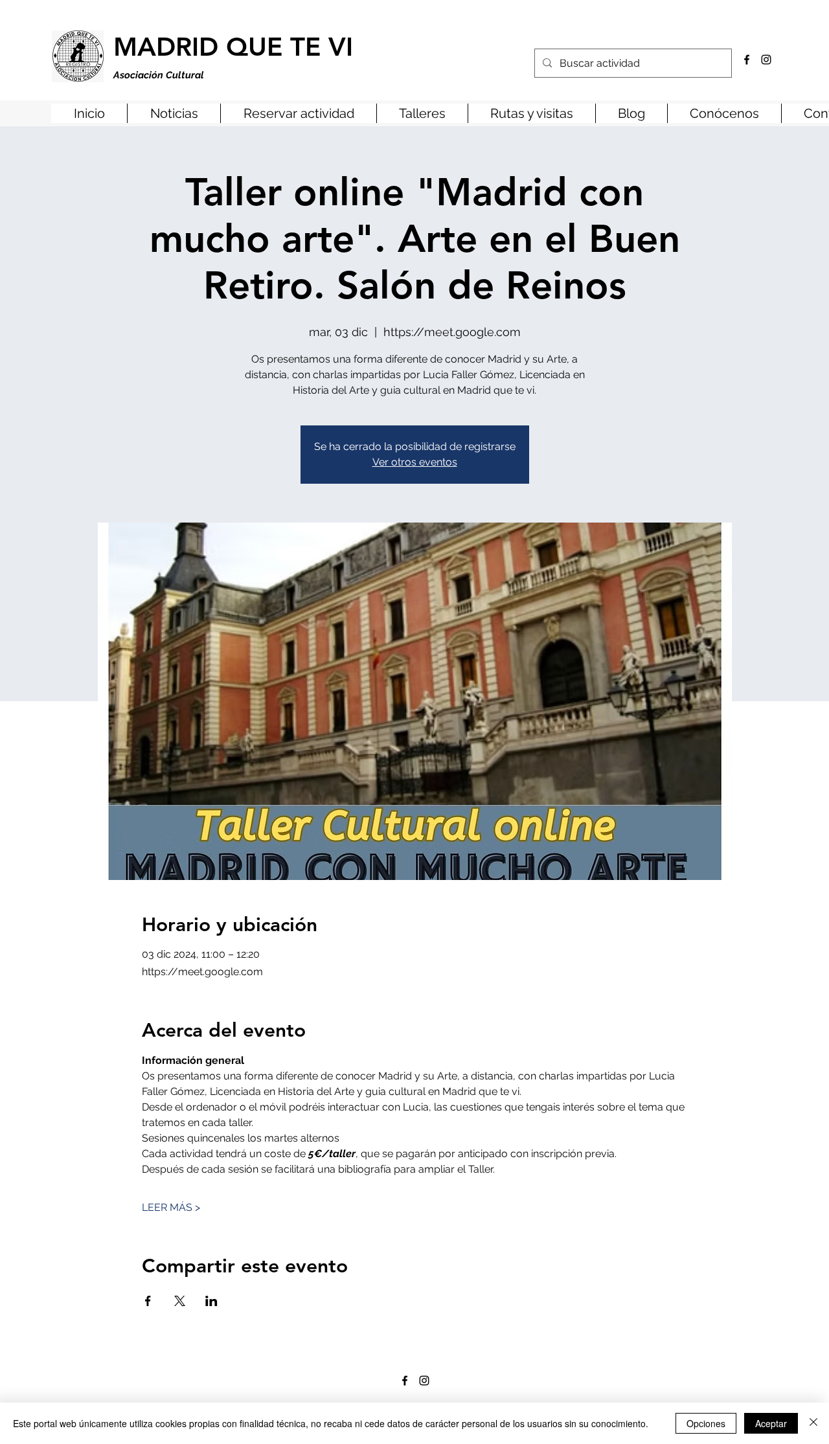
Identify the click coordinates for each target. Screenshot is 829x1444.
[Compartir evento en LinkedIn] (211, 1301)
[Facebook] (746, 59)
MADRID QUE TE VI (233, 46)
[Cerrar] (813, 1423)
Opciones (706, 1423)
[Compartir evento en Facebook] (148, 1301)
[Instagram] (766, 59)
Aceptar (771, 1423)
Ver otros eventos (414, 462)
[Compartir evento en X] (180, 1301)
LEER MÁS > (171, 1207)
